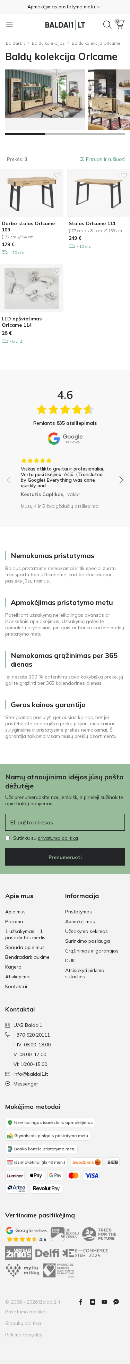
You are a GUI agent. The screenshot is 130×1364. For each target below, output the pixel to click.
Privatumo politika (25, 1312)
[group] (65, 475)
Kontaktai (16, 986)
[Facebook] (83, 1302)
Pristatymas (78, 912)
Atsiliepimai (18, 976)
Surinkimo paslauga (87, 941)
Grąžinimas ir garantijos (92, 951)
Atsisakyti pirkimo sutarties (84, 973)
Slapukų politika (23, 1323)
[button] (65, 6)
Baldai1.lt (15, 43)
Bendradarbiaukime (27, 957)
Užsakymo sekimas (86, 931)
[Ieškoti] (107, 24)
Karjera (13, 967)
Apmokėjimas (80, 921)
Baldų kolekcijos (48, 43)
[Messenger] (119, 1302)
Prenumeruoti (65, 857)
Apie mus (15, 912)
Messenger (26, 1084)
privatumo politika (58, 838)
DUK (70, 960)
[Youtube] (107, 1302)
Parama (14, 921)
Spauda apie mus (25, 947)
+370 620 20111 (32, 1035)
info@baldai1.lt (31, 1074)
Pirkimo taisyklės (23, 1335)
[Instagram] (95, 1302)
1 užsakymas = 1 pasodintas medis (25, 934)
